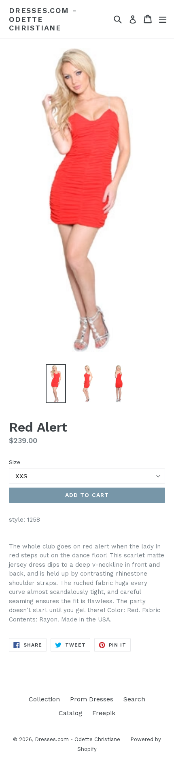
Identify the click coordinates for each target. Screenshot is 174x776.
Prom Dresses (91, 699)
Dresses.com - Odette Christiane (43, 19)
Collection (44, 699)
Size (14, 462)
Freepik (103, 713)
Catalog (70, 713)
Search (134, 699)
